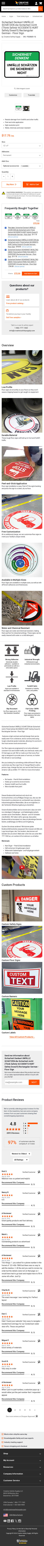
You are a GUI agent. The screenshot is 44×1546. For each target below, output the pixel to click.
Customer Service (11, 1480)
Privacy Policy (11, 1529)
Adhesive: (5, 152)
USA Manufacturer (16, 1515)
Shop (5, 1453)
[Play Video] (26, 108)
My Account (8, 1460)
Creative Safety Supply (24, 1533)
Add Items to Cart (30, 273)
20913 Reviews (14, 1133)
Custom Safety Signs (11, 924)
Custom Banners (9, 996)
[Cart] (41, 3)
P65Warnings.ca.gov (14, 198)
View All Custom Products (21, 1037)
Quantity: (5, 172)
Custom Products (13, 884)
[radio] (31, 1123)
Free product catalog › (15, 303)
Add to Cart (34, 184)
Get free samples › (13, 317)
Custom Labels (9, 1032)
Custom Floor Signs (11, 960)
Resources (8, 1467)
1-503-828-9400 (19, 1505)
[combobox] (22, 8)
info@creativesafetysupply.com (22, 331)
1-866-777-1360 (21, 328)
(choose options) (13, 237)
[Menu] (3, 3)
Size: (4, 142)
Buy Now (10, 184)
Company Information (13, 1474)
